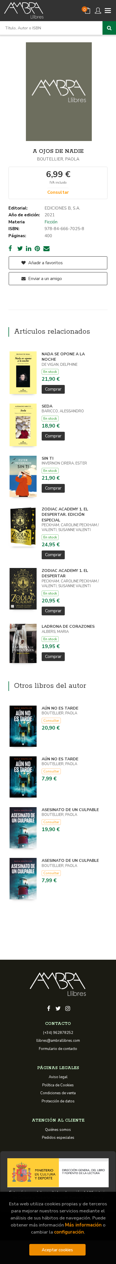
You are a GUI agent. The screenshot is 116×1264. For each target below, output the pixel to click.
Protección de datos (58, 1101)
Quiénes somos (58, 1129)
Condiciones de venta (58, 1093)
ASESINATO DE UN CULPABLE (70, 809)
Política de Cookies (58, 1085)
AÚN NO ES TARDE (60, 708)
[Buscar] (109, 28)
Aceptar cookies (57, 1250)
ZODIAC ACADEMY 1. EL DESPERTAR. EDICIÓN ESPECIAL (65, 515)
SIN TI (47, 458)
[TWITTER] (58, 1008)
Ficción (50, 222)
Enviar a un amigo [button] (44, 279)
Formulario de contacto (58, 1048)
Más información (83, 1225)
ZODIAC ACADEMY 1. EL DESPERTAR (65, 573)
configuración (69, 1232)
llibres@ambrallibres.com (58, 1040)
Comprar (53, 389)
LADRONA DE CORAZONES (68, 626)
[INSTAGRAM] (67, 1008)
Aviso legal (58, 1077)
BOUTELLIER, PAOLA (58, 159)
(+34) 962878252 (58, 1032)
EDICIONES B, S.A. (62, 208)
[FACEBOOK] (48, 1008)
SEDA (47, 406)
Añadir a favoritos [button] (45, 263)
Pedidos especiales (58, 1137)
